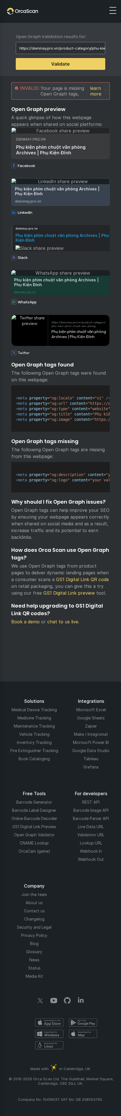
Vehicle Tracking (34, 734)
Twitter (40, 1000)
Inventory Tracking (34, 742)
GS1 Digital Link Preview (34, 826)
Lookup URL (91, 843)
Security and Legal (34, 927)
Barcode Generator (34, 802)
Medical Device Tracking (34, 709)
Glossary (34, 951)
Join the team (34, 894)
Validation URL (90, 834)
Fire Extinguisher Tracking (34, 750)
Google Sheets (91, 717)
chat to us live (62, 621)
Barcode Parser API (91, 818)
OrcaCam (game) (34, 851)
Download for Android (83, 1022)
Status (34, 968)
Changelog (34, 919)
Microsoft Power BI (91, 742)
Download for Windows (49, 1034)
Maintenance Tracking (34, 726)
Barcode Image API (91, 810)
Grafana (90, 766)
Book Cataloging (34, 758)
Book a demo (25, 621)
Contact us (34, 910)
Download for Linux (49, 1045)
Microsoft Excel (91, 709)
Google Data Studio (90, 750)
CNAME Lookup (34, 843)
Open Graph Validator (34, 834)
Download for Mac (83, 1034)
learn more (95, 91)
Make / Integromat (91, 734)
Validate (60, 64)
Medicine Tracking (34, 717)
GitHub (67, 1000)
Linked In (80, 1000)
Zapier (91, 726)
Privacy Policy (34, 935)
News (34, 959)
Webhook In (91, 851)
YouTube (53, 1000)
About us (34, 902)
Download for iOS (49, 1022)
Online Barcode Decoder (34, 818)
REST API (91, 802)
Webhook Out (91, 859)
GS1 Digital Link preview (69, 593)
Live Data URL (91, 826)
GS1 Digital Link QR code (82, 579)
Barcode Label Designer (34, 810)
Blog (34, 943)
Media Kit (34, 976)
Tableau (91, 758)
